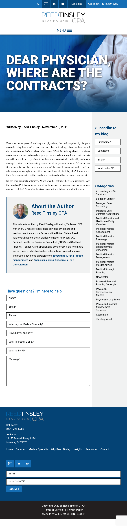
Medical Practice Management (105, 256)
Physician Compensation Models (104, 292)
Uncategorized (104, 319)
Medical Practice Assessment (105, 230)
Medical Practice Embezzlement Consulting (105, 246)
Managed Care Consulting (104, 205)
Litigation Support (105, 198)
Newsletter (102, 277)
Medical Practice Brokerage (105, 238)
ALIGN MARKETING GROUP (70, 514)
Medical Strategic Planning (105, 271)
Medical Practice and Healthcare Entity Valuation (107, 221)
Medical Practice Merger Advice (105, 263)
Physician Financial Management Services (106, 307)
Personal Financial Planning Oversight (106, 283)
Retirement (102, 314)
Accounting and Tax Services (106, 193)
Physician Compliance (108, 299)
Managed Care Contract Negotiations (108, 212)
